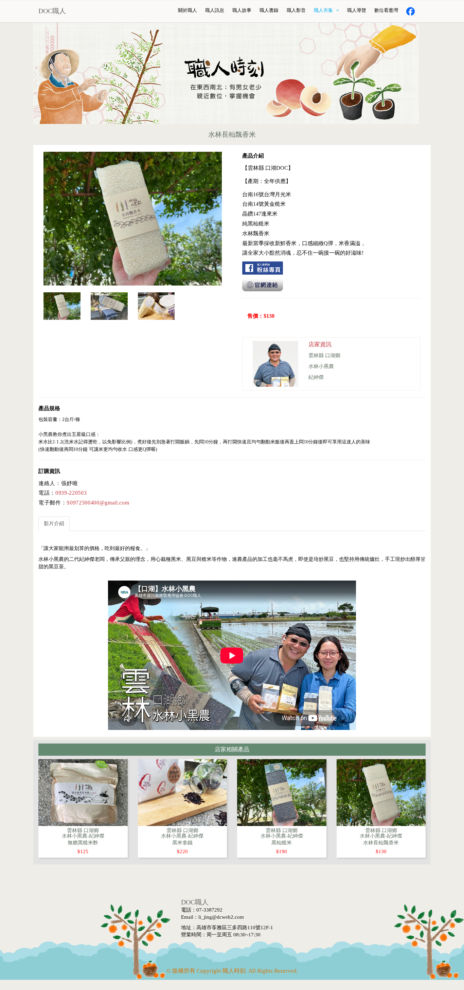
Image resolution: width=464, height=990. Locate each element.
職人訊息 (214, 10)
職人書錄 (269, 10)
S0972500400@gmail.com (98, 503)
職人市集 (324, 10)
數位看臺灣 (386, 10)
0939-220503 (71, 493)
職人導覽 (356, 10)
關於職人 (187, 10)
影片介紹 (54, 523)
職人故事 (241, 10)
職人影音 (296, 10)
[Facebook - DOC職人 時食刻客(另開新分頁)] (410, 11)
